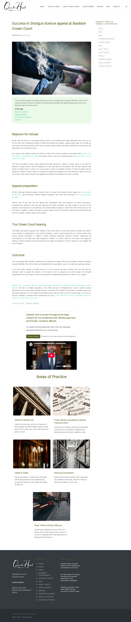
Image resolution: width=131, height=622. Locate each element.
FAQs (100, 45)
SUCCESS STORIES (18, 303)
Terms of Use (16, 617)
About (42, 6)
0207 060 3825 (20, 588)
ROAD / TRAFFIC (103, 49)
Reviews (100, 6)
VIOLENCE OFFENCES (105, 66)
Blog (108, 6)
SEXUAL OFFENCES (104, 62)
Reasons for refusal (21, 112)
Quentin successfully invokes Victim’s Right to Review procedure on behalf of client (70, 589)
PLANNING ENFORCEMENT (106, 39)
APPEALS (101, 56)
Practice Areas (54, 6)
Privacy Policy (26, 617)
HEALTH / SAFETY (103, 52)
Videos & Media (88, 6)
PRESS (100, 32)
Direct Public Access (71, 6)
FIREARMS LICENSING (32, 303)
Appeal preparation (21, 114)
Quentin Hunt (25, 35)
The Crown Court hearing (23, 117)
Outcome (18, 120)
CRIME (100, 35)
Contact (116, 6)
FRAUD (100, 28)
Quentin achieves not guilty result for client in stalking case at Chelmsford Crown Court (70, 565)
